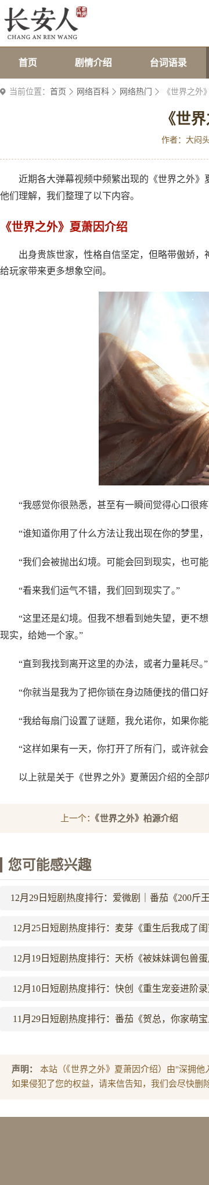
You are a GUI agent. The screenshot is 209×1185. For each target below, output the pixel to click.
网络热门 (136, 91)
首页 (28, 63)
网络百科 (93, 91)
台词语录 (168, 63)
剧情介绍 (93, 63)
